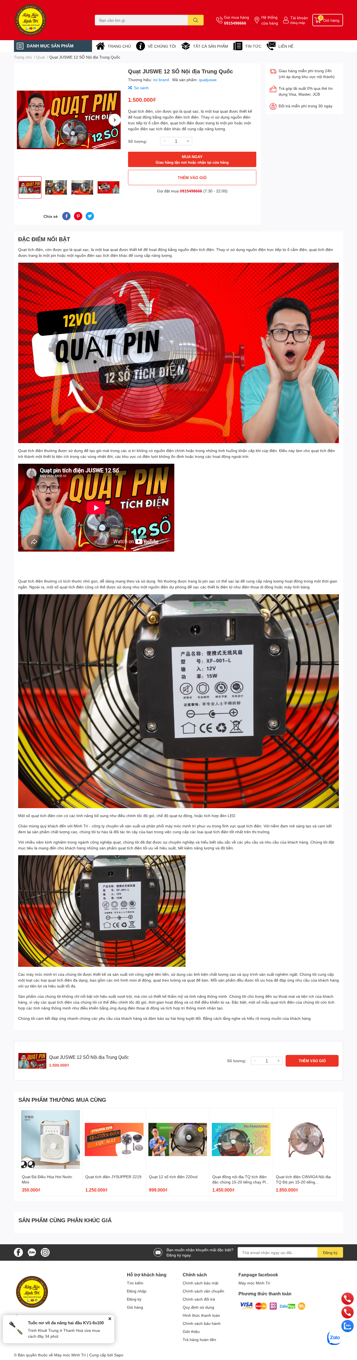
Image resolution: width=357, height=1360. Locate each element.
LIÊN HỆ (285, 46)
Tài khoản (299, 17)
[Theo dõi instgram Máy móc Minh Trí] (45, 1252)
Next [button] (114, 120)
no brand (161, 79)
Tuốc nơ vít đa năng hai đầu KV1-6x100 (66, 1322)
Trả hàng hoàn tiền (199, 1339)
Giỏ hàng (135, 1307)
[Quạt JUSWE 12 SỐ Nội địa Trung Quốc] (69, 120)
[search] (196, 20)
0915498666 (235, 23)
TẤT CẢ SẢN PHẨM (210, 46)
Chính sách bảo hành (202, 1323)
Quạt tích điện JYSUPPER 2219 (113, 1176)
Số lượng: (137, 141)
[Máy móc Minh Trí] (48, 20)
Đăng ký (330, 1252)
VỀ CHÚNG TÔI (162, 46)
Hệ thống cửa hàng (269, 20)
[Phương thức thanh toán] (272, 1305)
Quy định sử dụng (198, 1307)
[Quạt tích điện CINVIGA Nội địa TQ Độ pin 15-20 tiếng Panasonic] (304, 1139)
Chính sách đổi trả (199, 1299)
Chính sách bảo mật (200, 1283)
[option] (69, 120)
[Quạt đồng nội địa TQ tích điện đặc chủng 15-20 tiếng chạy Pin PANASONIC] (241, 1139)
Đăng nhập (297, 23)
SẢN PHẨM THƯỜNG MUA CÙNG (62, 1099)
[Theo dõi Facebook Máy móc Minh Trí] (18, 1252)
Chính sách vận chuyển (203, 1291)
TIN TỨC (253, 46)
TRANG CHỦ (119, 46)
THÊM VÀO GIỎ (192, 177)
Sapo (118, 1354)
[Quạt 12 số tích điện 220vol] (177, 1139)
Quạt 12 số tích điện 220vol (173, 1176)
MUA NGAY (192, 159)
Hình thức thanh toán (201, 1315)
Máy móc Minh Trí (254, 1283)
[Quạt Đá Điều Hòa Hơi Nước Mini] (50, 1139)
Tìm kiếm (135, 1283)
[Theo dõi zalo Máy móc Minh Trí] (31, 1252)
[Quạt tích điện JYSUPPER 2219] (114, 1139)
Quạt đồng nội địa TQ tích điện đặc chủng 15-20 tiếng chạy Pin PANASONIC (240, 1182)
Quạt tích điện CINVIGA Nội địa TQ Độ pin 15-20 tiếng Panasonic (303, 1182)
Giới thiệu (191, 1331)
